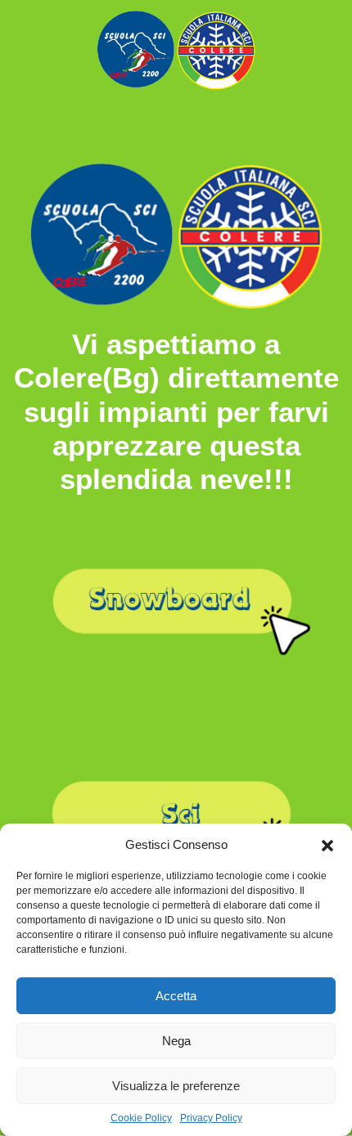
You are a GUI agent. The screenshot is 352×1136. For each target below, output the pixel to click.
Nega (176, 1041)
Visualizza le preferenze (176, 1086)
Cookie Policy (141, 1118)
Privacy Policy (211, 1118)
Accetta (176, 996)
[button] (327, 844)
